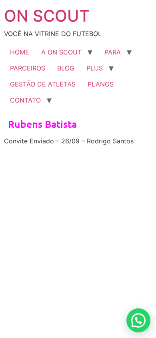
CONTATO (25, 100)
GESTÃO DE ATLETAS (43, 84)
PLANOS (101, 84)
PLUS (94, 68)
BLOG (65, 68)
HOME (19, 52)
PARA (112, 52)
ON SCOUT (47, 16)
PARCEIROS (27, 68)
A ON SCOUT (61, 52)
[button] (138, 320)
